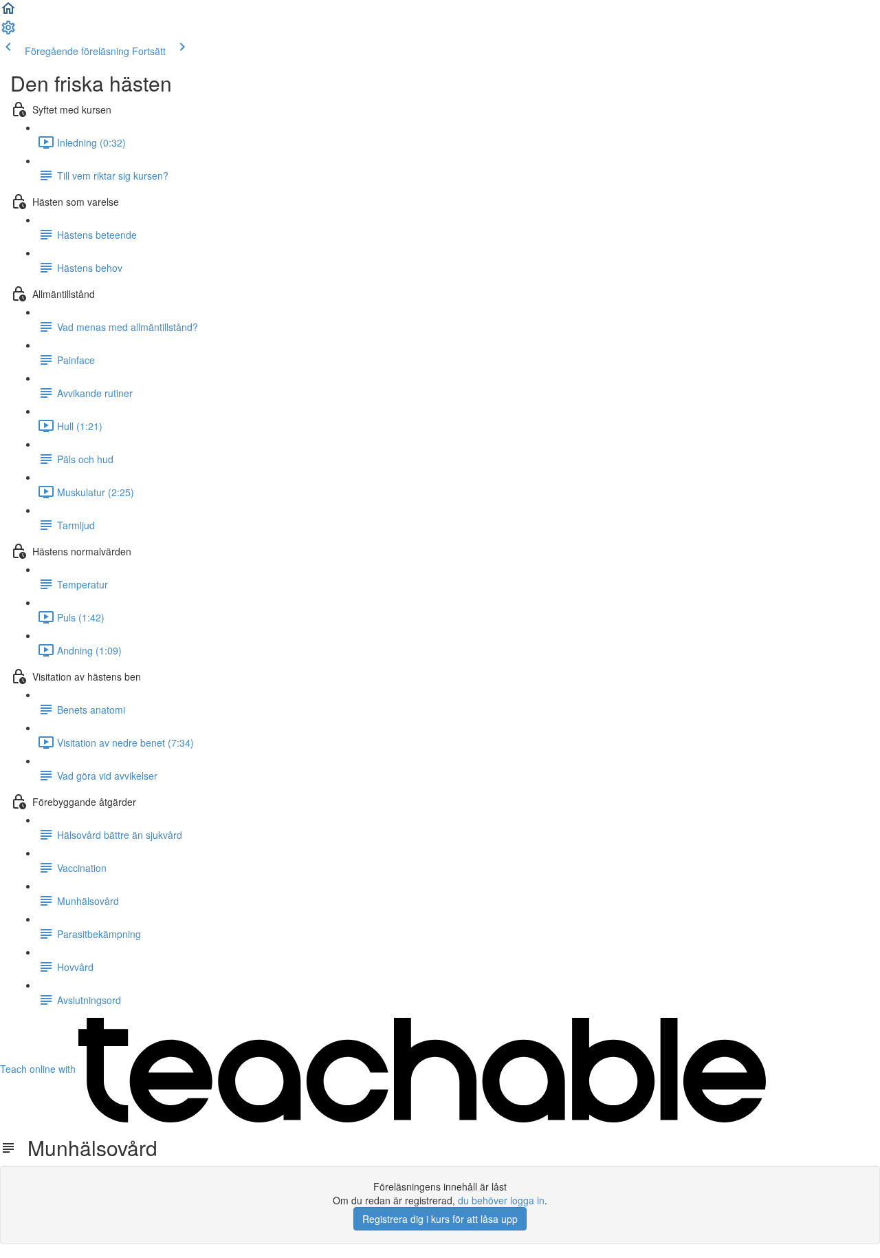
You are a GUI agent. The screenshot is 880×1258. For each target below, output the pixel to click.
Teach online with (39, 1069)
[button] (8, 12)
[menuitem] (8, 32)
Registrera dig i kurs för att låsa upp (440, 1219)
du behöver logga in (501, 1200)
